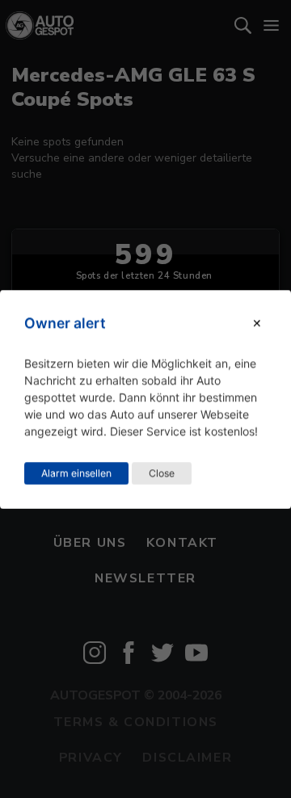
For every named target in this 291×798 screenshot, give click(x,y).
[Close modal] (257, 322)
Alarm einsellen (76, 472)
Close (162, 472)
